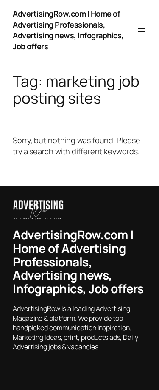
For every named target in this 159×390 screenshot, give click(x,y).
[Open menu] (141, 30)
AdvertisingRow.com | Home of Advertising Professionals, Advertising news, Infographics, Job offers (68, 29)
